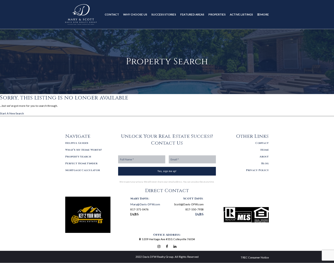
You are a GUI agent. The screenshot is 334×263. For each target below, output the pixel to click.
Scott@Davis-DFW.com (189, 204)
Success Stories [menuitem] (163, 14)
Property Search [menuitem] (78, 156)
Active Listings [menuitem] (241, 14)
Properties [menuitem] (217, 14)
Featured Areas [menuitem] (192, 14)
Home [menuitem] (264, 150)
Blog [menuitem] (265, 163)
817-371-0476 (139, 209)
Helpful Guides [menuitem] (76, 143)
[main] (167, 72)
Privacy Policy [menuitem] (257, 170)
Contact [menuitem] (112, 14)
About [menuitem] (264, 156)
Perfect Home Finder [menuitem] (81, 163)
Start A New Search (12, 113)
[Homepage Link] (81, 14)
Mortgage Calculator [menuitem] (82, 170)
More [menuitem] (264, 14)
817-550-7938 (194, 209)
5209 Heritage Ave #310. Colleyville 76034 (168, 239)
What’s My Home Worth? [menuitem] (83, 150)
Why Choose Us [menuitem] (135, 14)
